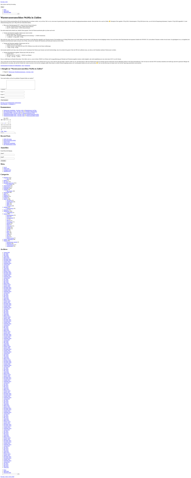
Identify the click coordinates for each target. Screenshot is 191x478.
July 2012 (6, 463)
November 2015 (7, 409)
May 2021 (6, 327)
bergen (8, 216)
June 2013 (6, 448)
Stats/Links (6, 11)
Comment (3, 89)
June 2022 (6, 311)
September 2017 (7, 381)
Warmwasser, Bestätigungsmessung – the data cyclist (21, 72)
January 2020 (7, 347)
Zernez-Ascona (10, 238)
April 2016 (6, 404)
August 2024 (7, 278)
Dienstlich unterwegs (9, 183)
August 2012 (7, 462)
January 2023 (7, 302)
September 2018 (7, 365)
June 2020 (6, 341)
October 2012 (7, 459)
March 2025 (6, 270)
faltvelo (8, 220)
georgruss (3, 65)
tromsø (8, 236)
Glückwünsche (7, 185)
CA (7, 219)
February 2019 (7, 360)
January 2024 (7, 286)
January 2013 (7, 455)
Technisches (27, 65)
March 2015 (6, 420)
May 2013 (6, 450)
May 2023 (6, 296)
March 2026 (6, 257)
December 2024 (7, 272)
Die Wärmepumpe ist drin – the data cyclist (14, 111)
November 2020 (7, 335)
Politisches (6, 196)
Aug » (5, 131)
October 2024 (7, 275)
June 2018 (6, 369)
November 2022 (7, 304)
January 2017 (7, 392)
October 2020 (7, 337)
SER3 (8, 204)
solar (23, 65)
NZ (7, 230)
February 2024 (7, 284)
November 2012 (7, 458)
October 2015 (7, 411)
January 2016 (7, 407)
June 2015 (6, 416)
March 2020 (6, 345)
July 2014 (6, 431)
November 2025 (7, 260)
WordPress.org (7, 171)
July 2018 (6, 368)
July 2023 (6, 294)
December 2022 (7, 303)
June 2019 (6, 354)
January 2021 (7, 333)
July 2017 (6, 384)
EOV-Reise (9, 184)
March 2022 (6, 315)
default (5, 180)
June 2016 (6, 401)
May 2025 (6, 267)
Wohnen (6, 240)
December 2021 (7, 319)
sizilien (8, 234)
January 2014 (7, 439)
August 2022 (7, 308)
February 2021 (7, 331)
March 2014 (6, 436)
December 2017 (7, 377)
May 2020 (6, 342)
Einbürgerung (10, 208)
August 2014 (7, 429)
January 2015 (7, 423)
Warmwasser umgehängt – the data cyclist (13, 110)
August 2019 (7, 353)
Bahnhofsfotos (10, 215)
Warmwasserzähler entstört (32, 115)
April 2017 (6, 388)
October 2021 (7, 322)
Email (2, 94)
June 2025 (6, 266)
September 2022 (7, 307)
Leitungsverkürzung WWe (28, 113)
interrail (8, 223)
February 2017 (7, 390)
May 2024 (6, 282)
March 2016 (6, 405)
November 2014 (7, 425)
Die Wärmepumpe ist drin (10, 144)
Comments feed (7, 170)
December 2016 (7, 393)
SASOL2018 (10, 201)
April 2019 (6, 357)
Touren (5, 213)
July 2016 (6, 400)
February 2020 (7, 346)
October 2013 (7, 443)
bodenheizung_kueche (12, 242)
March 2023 (6, 299)
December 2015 (7, 408)
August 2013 (7, 446)
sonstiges (6, 207)
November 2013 (7, 441)
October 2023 (7, 290)
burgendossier (10, 218)
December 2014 (7, 424)
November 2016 (7, 394)
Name (2, 91)
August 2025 (7, 264)
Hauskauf (9, 243)
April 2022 (6, 314)
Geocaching (9, 222)
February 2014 (7, 437)
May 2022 (6, 313)
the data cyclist (4, 1)
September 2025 (7, 263)
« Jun (2, 131)
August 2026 (7, 252)
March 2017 (6, 389)
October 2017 (7, 380)
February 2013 (7, 454)
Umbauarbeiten (10, 244)
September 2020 (7, 338)
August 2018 (7, 366)
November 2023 (7, 288)
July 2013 (6, 447)
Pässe (5, 9)
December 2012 (7, 456)
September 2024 (7, 276)
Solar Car (6, 199)
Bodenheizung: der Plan (30, 110)
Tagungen (6, 209)
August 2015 (7, 413)
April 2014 (6, 435)
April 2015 (6, 419)
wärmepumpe (10, 246)
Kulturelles (6, 188)
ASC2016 (9, 200)
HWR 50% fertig (8, 139)
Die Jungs (6, 181)
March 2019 (6, 358)
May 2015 (6, 417)
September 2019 (7, 351)
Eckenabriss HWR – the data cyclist (12, 113)
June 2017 (6, 385)
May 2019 (6, 356)
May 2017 (6, 386)
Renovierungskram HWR (10, 140)
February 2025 (7, 271)
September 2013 (7, 444)
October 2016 (7, 396)
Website (2, 97)
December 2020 (7, 334)
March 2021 (6, 330)
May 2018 (6, 370)
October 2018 (7, 364)
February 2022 (7, 317)
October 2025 (7, 261)
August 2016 (7, 398)
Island (8, 224)
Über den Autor (7, 12)
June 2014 (6, 432)
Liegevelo (9, 226)
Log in (5, 167)
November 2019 (7, 349)
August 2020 (7, 339)
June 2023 (6, 295)
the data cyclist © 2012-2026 (7, 476)
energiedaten (10, 212)
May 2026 (6, 255)
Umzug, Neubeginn (8, 239)
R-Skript (6, 197)
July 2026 (6, 253)
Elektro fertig (7, 141)
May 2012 (6, 466)
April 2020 (6, 343)
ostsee (5, 193)
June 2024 (6, 280)
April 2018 (6, 372)
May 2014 (6, 433)
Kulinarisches (7, 187)
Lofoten (8, 227)
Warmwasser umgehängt (9, 143)
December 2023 (7, 287)
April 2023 (6, 298)
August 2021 (7, 325)
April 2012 (6, 467)
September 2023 (7, 291)
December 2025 (7, 259)
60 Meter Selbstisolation (31, 111)
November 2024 (7, 274)
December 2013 (7, 440)
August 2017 (7, 382)
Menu (2, 7)
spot (8, 235)
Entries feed (6, 168)
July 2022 (6, 310)
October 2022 (7, 306)
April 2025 (6, 268)
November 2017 (7, 378)
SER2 (8, 203)
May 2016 (6, 403)
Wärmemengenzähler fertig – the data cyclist (14, 114)
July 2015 (6, 415)
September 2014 (7, 428)
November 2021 (7, 321)
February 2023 (7, 300)
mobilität (6, 189)
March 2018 (6, 373)
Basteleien (18, 65)
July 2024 (6, 279)
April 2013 (6, 451)
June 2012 (6, 464)
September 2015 (7, 412)
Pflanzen (6, 195)
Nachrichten (6, 192)
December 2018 (7, 361)
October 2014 (7, 427)
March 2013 (6, 452)
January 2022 (7, 318)
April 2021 (6, 329)
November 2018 (7, 362)
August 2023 (7, 292)
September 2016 (7, 397)
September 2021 (7, 323)
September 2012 (7, 460)
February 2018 (7, 374)
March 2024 (6, 283)
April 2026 (6, 256)
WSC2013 (9, 205)
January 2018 (7, 376)
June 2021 (6, 326)
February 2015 (7, 421)
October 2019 (7, 350)
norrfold (8, 228)
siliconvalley (9, 191)
